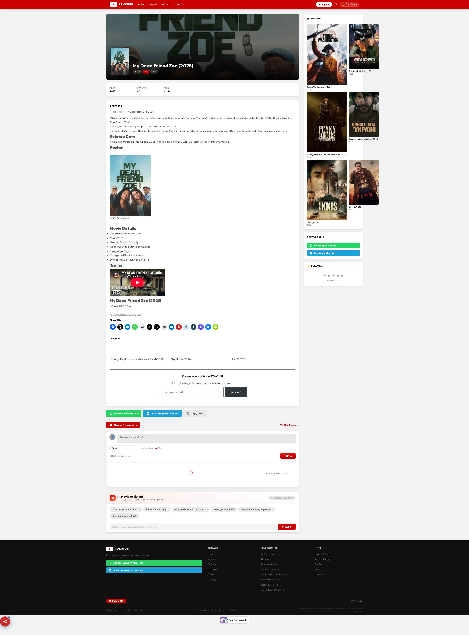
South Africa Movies (274, 574)
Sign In (326, 4)
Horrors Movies (271, 564)
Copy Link (196, 413)
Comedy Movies (271, 584)
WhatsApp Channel (325, 245)
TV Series (212, 564)
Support (232, 609)
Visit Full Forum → (289, 425)
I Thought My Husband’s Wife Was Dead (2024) (137, 359)
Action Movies (271, 553)
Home (141, 4)
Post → (288, 455)
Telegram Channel (324, 252)
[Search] (336, 4)
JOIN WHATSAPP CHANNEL (128, 563)
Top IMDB (212, 569)
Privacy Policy (322, 553)
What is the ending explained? (256, 509)
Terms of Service (323, 559)
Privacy (203, 609)
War (121, 111)
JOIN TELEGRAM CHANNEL (128, 570)
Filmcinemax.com (133, 255)
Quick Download (119, 218)
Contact (178, 4)
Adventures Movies (273, 589)
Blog (165, 4)
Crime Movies (270, 579)
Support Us (118, 601)
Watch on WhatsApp (126, 413)
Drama (267, 559)
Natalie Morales (147, 131)
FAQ (317, 569)
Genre (211, 574)
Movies (211, 559)
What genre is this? (224, 509)
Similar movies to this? (124, 516)
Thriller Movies (271, 569)
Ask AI (288, 526)
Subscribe (236, 392)
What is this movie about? (125, 509)
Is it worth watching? (157, 509)
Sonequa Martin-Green (123, 131)
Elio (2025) (238, 359)
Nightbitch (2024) (181, 359)
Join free (158, 448)
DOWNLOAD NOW (120, 306)
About (153, 4)
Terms (213, 609)
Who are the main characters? (191, 509)
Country (212, 579)
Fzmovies (358, 601)
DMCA (318, 564)
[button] (5, 621)
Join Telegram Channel (164, 413)
